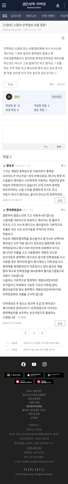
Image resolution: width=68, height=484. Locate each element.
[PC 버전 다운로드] (58, 5)
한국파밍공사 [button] (14, 210)
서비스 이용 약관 (34, 391)
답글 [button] (60, 200)
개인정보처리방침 (34, 406)
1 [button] (34, 333)
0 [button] (53, 84)
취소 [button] (46, 146)
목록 (10, 85)
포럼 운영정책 (34, 398)
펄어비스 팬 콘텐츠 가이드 (34, 410)
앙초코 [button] (10, 166)
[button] (25, 333)
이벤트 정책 (34, 402)
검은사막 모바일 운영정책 (34, 395)
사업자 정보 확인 (34, 448)
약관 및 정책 (34, 414)
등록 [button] (59, 146)
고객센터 (34, 417)
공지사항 (16, 16)
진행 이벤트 (48, 16)
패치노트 (31, 16)
